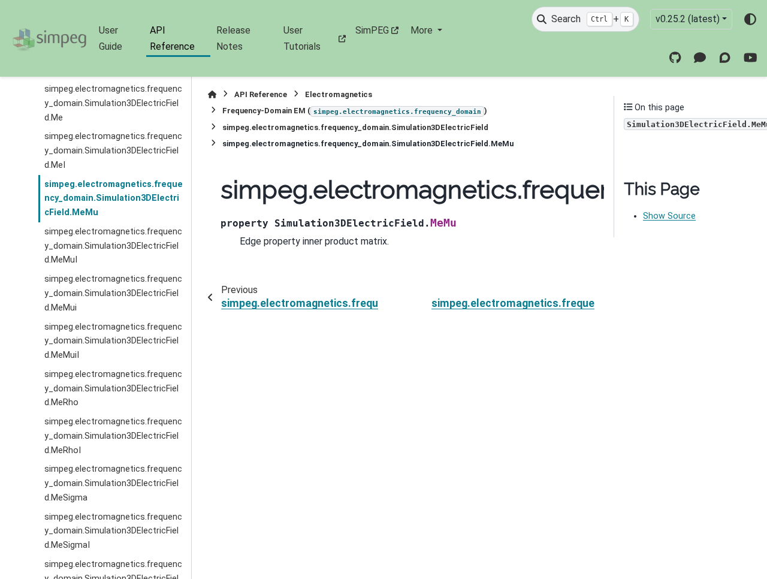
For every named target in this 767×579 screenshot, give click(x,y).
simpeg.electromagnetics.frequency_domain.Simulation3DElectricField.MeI (113, 150)
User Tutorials (302, 38)
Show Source (669, 216)
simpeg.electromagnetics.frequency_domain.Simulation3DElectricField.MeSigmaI (113, 531)
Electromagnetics (338, 94)
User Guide (110, 38)
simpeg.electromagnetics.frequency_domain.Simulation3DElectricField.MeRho (113, 388)
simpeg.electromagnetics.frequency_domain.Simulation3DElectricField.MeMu (113, 198)
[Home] (212, 94)
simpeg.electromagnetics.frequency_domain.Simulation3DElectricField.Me (113, 103)
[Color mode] (750, 19)
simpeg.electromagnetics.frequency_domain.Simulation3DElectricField (355, 127)
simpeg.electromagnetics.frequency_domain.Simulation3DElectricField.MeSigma (113, 483)
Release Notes (233, 38)
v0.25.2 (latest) (688, 19)
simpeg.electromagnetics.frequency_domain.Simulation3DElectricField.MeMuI (113, 246)
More (422, 30)
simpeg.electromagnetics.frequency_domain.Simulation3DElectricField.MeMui (113, 293)
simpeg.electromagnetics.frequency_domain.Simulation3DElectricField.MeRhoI (113, 436)
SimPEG (372, 30)
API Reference (172, 38)
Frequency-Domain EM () (354, 110)
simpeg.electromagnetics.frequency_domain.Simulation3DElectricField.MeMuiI (113, 341)
